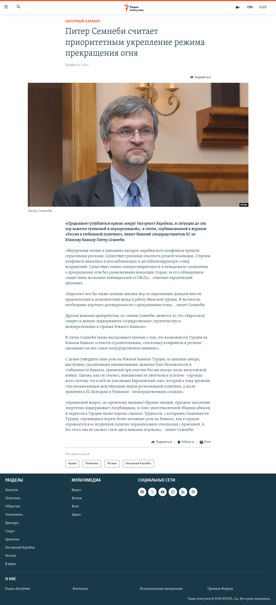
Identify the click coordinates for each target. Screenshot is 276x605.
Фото (75, 506)
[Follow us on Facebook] (142, 492)
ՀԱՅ (263, 7)
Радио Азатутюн (17, 589)
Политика (12, 498)
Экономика (14, 514)
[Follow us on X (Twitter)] (152, 492)
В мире (10, 564)
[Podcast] (193, 492)
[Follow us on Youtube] (162, 492)
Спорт (9, 531)
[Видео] (237, 7)
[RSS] (183, 492)
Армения (12, 539)
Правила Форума (220, 589)
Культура (12, 523)
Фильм (77, 498)
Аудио (76, 514)
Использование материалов (161, 589)
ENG (250, 7)
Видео (76, 490)
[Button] (200, 77)
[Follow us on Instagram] (173, 492)
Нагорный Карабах (82, 21)
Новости (11, 490)
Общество (12, 506)
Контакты (80, 589)
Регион (10, 556)
